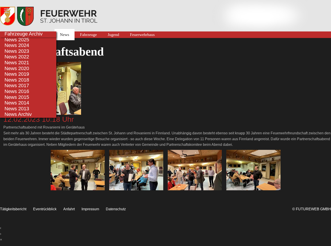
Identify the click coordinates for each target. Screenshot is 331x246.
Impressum (90, 209)
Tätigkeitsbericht (13, 209)
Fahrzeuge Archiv (24, 34)
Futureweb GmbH (313, 209)
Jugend (113, 34)
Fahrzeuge (88, 34)
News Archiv (18, 114)
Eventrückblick (45, 209)
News (64, 34)
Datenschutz (116, 209)
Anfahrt (69, 209)
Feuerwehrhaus (142, 34)
